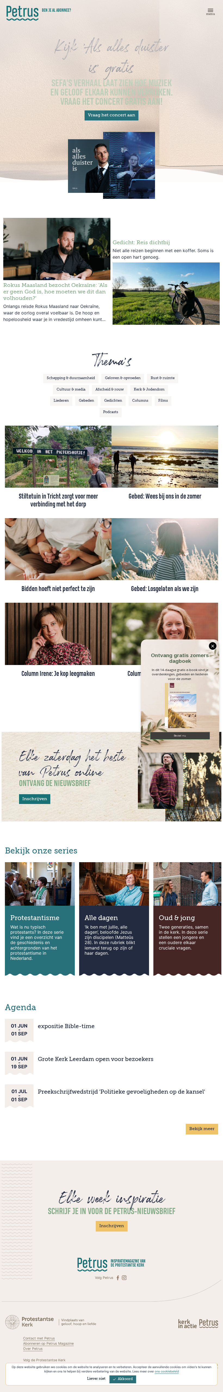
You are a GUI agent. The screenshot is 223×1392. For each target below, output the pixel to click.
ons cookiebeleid (167, 1371)
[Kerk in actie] (188, 1323)
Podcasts (110, 412)
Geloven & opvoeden (123, 378)
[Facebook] (118, 1278)
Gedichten (113, 401)
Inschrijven (34, 799)
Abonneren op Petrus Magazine (48, 1343)
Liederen (61, 401)
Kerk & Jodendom (149, 389)
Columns (140, 401)
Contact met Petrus (39, 1338)
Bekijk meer (202, 1129)
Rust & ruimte (163, 378)
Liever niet (96, 1379)
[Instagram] (124, 1278)
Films (163, 401)
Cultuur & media (71, 389)
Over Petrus (33, 1349)
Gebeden (86, 401)
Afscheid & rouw (109, 389)
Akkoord (125, 1379)
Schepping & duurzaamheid (71, 378)
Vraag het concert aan (111, 115)
